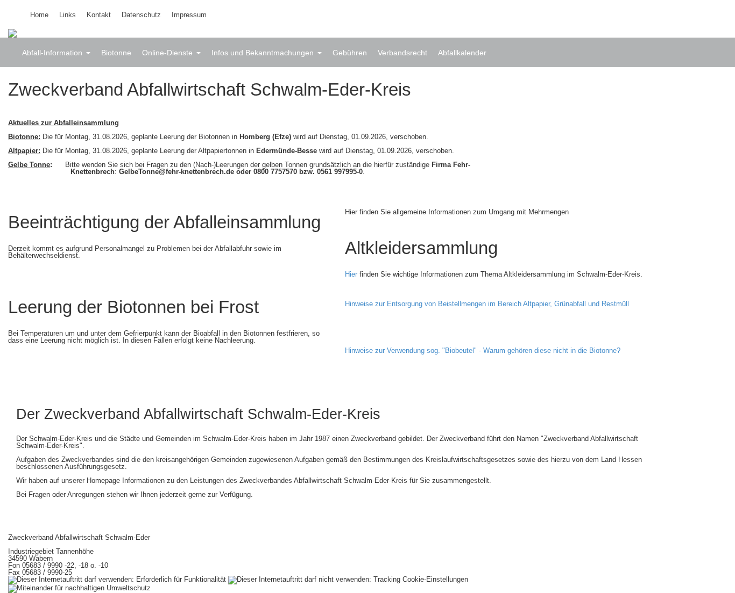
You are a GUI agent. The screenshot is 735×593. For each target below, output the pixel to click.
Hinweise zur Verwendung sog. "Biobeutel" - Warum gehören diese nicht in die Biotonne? (485, 350)
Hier (351, 274)
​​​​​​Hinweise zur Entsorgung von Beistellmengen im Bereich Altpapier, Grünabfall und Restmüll (489, 304)
